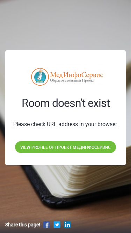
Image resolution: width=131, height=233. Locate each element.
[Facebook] (46, 224)
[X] (56, 224)
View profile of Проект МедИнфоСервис (65, 147)
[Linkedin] (67, 224)
